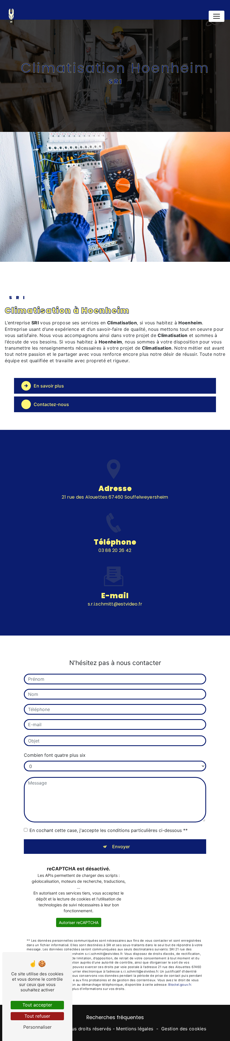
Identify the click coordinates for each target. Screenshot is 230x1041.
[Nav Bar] (216, 16)
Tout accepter (37, 1005)
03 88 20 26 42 (114, 550)
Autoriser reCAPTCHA (78, 922)
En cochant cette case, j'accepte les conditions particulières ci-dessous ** (108, 830)
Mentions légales (134, 1028)
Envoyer (121, 846)
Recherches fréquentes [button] (115, 1017)
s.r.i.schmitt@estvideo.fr (115, 604)
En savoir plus (49, 386)
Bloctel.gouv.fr (179, 985)
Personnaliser (37, 1027)
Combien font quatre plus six (55, 755)
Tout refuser (37, 1016)
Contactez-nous (51, 404)
